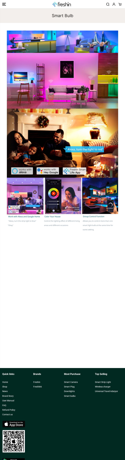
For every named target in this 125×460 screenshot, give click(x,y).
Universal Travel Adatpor (106, 391)
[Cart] (120, 4)
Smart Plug (69, 386)
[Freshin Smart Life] (62, 4)
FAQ (4, 405)
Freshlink (37, 386)
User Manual (8, 400)
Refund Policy (8, 410)
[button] (4, 4)
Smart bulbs (69, 396)
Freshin (36, 382)
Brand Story (8, 396)
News (5, 391)
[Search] (108, 4)
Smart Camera (71, 382)
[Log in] (114, 4)
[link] (62, 437)
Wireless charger (103, 386)
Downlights (69, 391)
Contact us (7, 414)
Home (5, 382)
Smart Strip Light (103, 382)
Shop (4, 386)
